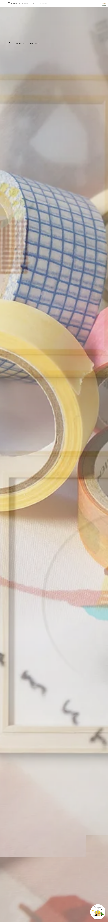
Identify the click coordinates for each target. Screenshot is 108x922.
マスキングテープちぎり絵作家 (38, 3)
